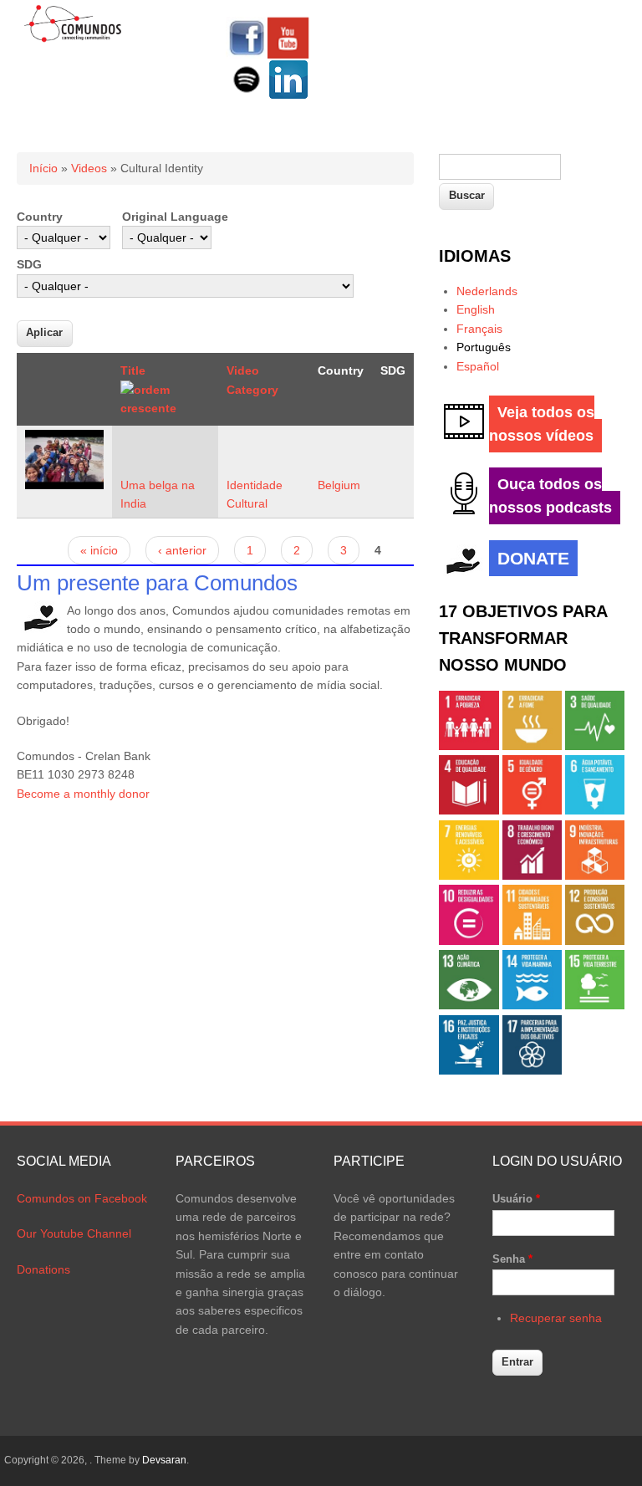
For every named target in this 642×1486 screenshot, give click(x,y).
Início (43, 168)
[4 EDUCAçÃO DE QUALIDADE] (468, 810)
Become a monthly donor (83, 793)
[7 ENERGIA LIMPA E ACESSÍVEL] (468, 875)
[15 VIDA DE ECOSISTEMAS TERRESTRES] (594, 1005)
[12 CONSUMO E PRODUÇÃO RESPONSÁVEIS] (594, 940)
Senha (512, 1259)
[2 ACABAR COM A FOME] (532, 746)
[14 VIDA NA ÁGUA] (532, 1005)
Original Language (175, 216)
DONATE (533, 558)
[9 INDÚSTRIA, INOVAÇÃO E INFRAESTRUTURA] (594, 875)
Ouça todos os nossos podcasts (550, 496)
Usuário (516, 1198)
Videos (89, 168)
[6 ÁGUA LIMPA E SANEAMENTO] (594, 810)
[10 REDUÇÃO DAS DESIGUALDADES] (468, 940)
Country (40, 216)
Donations (43, 1269)
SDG (29, 264)
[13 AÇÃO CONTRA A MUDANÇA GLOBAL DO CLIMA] (468, 1005)
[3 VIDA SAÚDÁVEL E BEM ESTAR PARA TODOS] (594, 746)
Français (479, 328)
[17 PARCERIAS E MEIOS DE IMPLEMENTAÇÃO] (532, 1070)
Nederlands (486, 291)
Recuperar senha (556, 1318)
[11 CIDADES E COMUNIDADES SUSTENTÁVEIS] (532, 940)
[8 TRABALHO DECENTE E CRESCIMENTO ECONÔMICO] (532, 875)
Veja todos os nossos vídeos (541, 424)
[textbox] (500, 167)
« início (99, 550)
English (475, 309)
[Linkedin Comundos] (288, 96)
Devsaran (164, 1460)
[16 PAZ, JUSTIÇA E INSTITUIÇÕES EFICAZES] (468, 1070)
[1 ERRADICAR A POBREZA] (468, 746)
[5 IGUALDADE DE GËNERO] (532, 810)
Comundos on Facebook (82, 1198)
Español (477, 366)
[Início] (73, 39)
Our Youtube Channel (74, 1233)
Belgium (339, 485)
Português (483, 347)
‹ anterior (182, 550)
